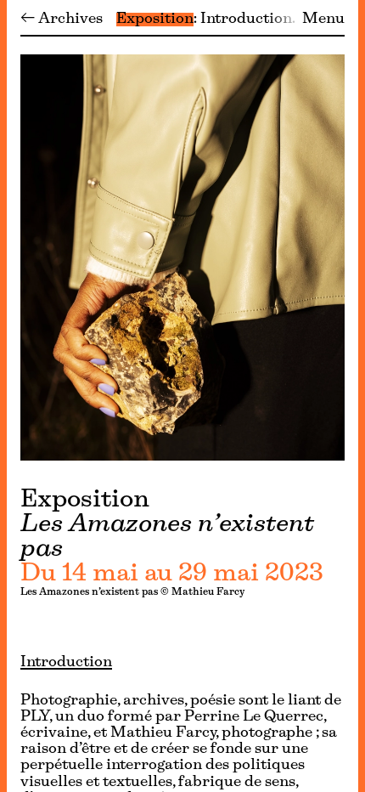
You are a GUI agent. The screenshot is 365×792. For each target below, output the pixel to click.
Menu (323, 19)
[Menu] (3, 396)
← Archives (61, 19)
